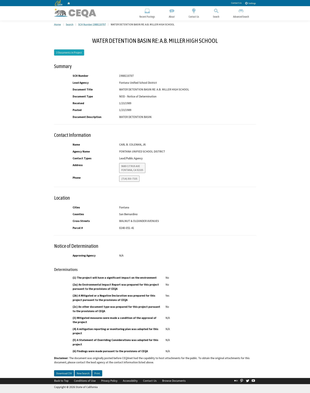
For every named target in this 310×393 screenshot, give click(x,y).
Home (57, 24)
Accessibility (130, 381)
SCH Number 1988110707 (92, 24)
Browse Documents (174, 381)
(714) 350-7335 (129, 178)
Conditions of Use (85, 381)
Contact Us (236, 2)
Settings (252, 3)
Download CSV (64, 373)
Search (216, 16)
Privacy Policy (109, 381)
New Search (83, 373)
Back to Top (61, 381)
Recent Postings (147, 16)
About (172, 16)
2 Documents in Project (69, 52)
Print (97, 373)
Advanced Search (241, 16)
